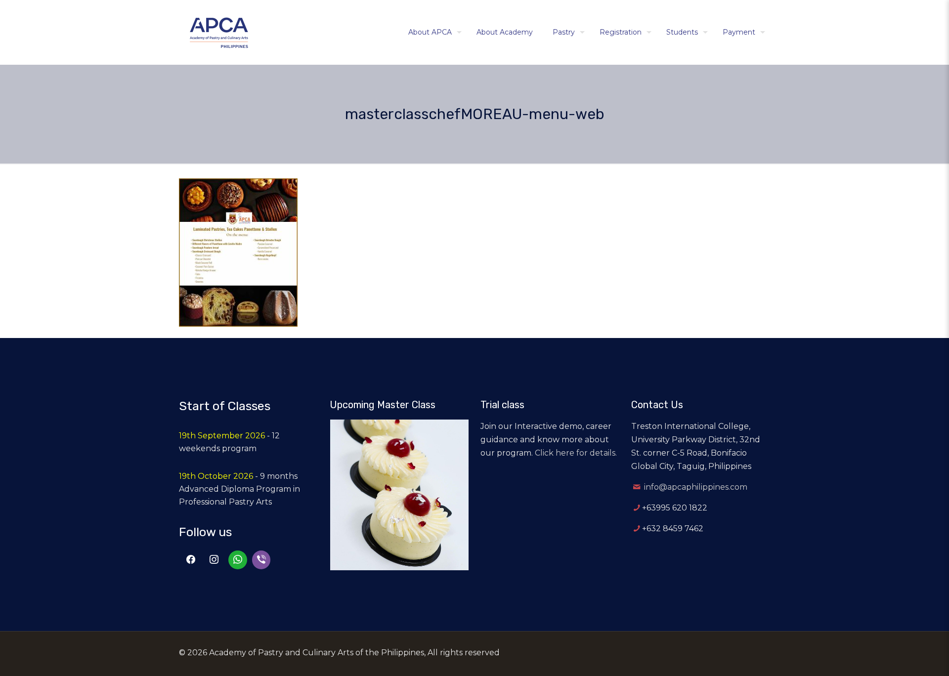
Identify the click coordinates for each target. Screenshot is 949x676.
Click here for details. (576, 453)
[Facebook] (191, 560)
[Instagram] (214, 560)
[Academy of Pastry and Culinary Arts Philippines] (219, 32)
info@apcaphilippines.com (695, 487)
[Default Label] (238, 560)
